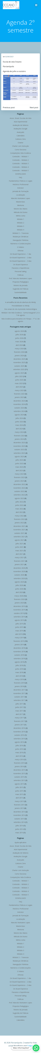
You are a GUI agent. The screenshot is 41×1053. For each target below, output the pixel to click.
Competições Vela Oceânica (20, 153)
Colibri (30, 1045)
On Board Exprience (20, 264)
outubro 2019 (19, 613)
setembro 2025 (18, 369)
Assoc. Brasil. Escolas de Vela (20, 118)
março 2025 (19, 390)
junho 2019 (19, 627)
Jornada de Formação (21, 191)
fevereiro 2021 (19, 561)
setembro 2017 (19, 700)
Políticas (20, 275)
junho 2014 (19, 829)
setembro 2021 (19, 536)
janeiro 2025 (19, 397)
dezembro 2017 (19, 690)
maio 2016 (19, 752)
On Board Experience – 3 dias (20, 261)
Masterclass (20, 202)
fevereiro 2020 (19, 599)
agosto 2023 (19, 456)
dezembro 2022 (19, 484)
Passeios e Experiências (20, 268)
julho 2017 (19, 704)
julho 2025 (19, 376)
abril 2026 (19, 345)
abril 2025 (19, 387)
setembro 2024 (19, 411)
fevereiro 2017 (19, 721)
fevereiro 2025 (19, 394)
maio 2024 (19, 425)
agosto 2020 (19, 582)
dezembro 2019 (19, 606)
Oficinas (20, 250)
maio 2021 (19, 550)
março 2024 (19, 432)
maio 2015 (19, 794)
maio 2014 (19, 832)
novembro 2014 (19, 815)
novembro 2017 (19, 693)
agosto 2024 (19, 415)
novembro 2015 (19, 773)
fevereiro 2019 (19, 641)
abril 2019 (18, 634)
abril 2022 (19, 512)
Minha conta (20, 216)
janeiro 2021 (19, 564)
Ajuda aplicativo (20, 842)
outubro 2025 (19, 366)
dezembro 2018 (19, 648)
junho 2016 (19, 749)
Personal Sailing (20, 271)
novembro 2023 (19, 446)
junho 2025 (19, 380)
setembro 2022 (19, 495)
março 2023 (19, 474)
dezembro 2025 (19, 359)
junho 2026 (19, 338)
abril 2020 (19, 592)
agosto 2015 (19, 784)
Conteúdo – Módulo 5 (20, 170)
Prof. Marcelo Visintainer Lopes (20, 278)
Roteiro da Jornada (20, 285)
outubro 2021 (19, 533)
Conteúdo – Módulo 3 (20, 163)
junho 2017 (19, 707)
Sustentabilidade (20, 292)
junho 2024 (19, 422)
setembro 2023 (19, 453)
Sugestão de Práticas (20, 289)
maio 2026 (19, 341)
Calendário (20, 136)
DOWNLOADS (20, 174)
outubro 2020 (19, 575)
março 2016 (19, 759)
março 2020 (18, 596)
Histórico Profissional (20, 184)
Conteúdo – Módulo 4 (20, 167)
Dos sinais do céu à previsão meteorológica (20, 309)
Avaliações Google (20, 129)
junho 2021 (19, 547)
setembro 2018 (19, 658)
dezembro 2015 (19, 770)
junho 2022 (19, 505)
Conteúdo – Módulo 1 (20, 156)
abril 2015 (19, 798)
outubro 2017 (19, 697)
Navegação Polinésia (20, 240)
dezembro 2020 (19, 568)
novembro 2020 (19, 571)
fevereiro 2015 (19, 805)
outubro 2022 (19, 491)
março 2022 (19, 516)
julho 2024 (19, 418)
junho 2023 (19, 463)
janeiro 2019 (19, 644)
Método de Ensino (20, 212)
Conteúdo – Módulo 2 (20, 160)
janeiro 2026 (19, 355)
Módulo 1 (20, 219)
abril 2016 (19, 756)
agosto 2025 (19, 373)
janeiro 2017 (19, 725)
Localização (20, 195)
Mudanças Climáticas (20, 236)
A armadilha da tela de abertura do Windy (20, 302)
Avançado (20, 132)
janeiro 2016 (19, 766)
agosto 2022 (19, 498)
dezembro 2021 (19, 526)
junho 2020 (19, 589)
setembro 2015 (19, 780)
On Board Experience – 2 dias (20, 257)
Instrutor (20, 188)
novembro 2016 (19, 732)
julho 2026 (19, 334)
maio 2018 (19, 672)
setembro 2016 (19, 739)
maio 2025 (19, 383)
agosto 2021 (19, 540)
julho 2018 (19, 665)
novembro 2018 (19, 651)
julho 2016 (19, 745)
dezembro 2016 (19, 728)
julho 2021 (19, 543)
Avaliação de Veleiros (20, 125)
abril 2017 (19, 714)
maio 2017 (19, 711)
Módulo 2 (20, 223)
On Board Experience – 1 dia (20, 254)
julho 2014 (19, 826)
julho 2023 (19, 460)
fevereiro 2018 (19, 683)
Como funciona (20, 150)
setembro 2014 (19, 822)
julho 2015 (19, 787)
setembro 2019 (19, 617)
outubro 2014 (19, 819)
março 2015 (19, 801)
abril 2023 (19, 470)
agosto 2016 (19, 742)
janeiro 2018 (19, 686)
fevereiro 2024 (19, 436)
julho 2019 (19, 624)
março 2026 (19, 348)
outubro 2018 (19, 655)
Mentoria (20, 205)
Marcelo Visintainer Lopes (20, 198)
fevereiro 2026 (19, 352)
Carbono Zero (20, 139)
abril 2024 (19, 429)
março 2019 (19, 637)
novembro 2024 (19, 404)
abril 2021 (19, 554)
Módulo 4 (20, 230)
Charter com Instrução (20, 146)
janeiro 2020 (19, 603)
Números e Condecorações (20, 243)
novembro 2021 (19, 530)
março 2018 (19, 679)
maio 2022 (19, 509)
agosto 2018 (19, 662)
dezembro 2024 (19, 401)
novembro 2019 (19, 610)
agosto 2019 (19, 620)
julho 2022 (19, 502)
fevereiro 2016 (19, 763)
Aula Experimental (20, 122)
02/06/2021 (9, 56)
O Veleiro (20, 247)
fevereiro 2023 (19, 477)
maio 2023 (19, 467)
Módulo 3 (20, 226)
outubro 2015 (19, 777)
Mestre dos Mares (20, 209)
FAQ (20, 177)
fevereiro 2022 (19, 519)
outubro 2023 (19, 449)
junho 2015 (19, 791)
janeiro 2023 (19, 481)
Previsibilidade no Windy (20, 306)
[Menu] (36, 5)
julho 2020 (19, 585)
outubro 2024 (19, 408)
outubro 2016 (19, 735)
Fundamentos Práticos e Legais (20, 181)
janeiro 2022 (19, 523)
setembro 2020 (19, 578)
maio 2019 (19, 631)
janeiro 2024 (19, 439)
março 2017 (19, 718)
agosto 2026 (19, 331)
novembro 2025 (19, 362)
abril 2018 (19, 676)
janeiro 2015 (19, 808)
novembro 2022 (19, 488)
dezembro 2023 (19, 442)
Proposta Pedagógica (20, 282)
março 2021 (19, 557)
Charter (20, 143)
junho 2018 (19, 669)
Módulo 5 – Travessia (20, 233)
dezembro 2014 (19, 812)
